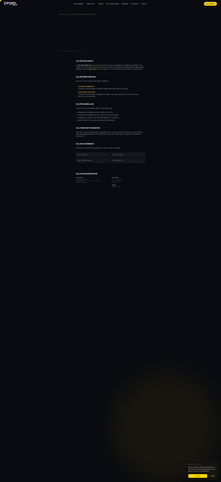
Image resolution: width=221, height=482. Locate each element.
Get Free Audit (210, 4)
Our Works (134, 3)
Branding (125, 3)
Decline (212, 476)
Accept (198, 476)
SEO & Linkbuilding (112, 3)
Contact (144, 3)
